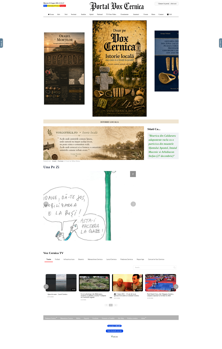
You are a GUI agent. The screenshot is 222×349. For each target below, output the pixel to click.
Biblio (78, 333)
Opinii (91, 14)
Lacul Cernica (111, 274)
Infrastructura (69, 274)
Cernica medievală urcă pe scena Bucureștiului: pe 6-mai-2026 (109, 122)
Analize (83, 14)
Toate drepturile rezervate (114, 346)
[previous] (47, 219)
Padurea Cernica (126, 274)
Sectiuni (73, 14)
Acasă (54, 176)
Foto (45, 6)
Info (58, 14)
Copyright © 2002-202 (114, 341)
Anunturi (136, 14)
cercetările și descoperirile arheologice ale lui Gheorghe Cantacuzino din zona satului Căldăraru (117, 126)
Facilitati (95, 333)
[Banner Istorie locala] (93, 158)
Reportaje (140, 274)
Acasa (52, 14)
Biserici (81, 274)
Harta (153, 14)
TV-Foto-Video (111, 14)
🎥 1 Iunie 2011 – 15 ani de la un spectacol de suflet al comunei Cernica (126, 310)
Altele (143, 333)
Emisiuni (62, 6)
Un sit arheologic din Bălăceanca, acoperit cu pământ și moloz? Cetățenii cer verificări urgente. (93, 310)
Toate (48, 274)
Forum (146, 14)
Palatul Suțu (101, 124)
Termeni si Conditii (108, 333)
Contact (161, 14)
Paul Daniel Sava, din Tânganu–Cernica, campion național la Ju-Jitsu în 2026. (160, 310)
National (100, 14)
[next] (132, 219)
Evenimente (124, 14)
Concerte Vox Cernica (156, 274)
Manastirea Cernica (95, 274)
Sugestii (86, 333)
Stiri (66, 14)
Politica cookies (132, 333)
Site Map (121, 333)
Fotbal (57, 274)
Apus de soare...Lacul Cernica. (58, 309)
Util (170, 14)
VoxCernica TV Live (53, 6)
